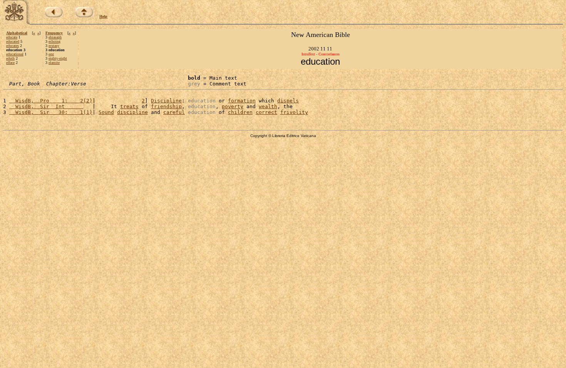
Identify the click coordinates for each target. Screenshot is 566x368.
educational (14, 54)
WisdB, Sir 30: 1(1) (50, 112)
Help (103, 16)
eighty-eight (58, 58)
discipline (132, 112)
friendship (166, 106)
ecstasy (54, 45)
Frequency (54, 33)
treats (129, 106)
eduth (10, 58)
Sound (106, 112)
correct (266, 112)
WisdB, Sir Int (46, 106)
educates (12, 45)
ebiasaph (55, 37)
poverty (232, 106)
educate (11, 37)
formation (242, 101)
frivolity (294, 112)
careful (174, 112)
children (240, 112)
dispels (288, 101)
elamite (54, 62)
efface (10, 62)
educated (12, 41)
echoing (54, 41)
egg (51, 54)
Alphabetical (16, 33)
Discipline (166, 101)
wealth (268, 106)
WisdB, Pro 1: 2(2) (50, 101)
